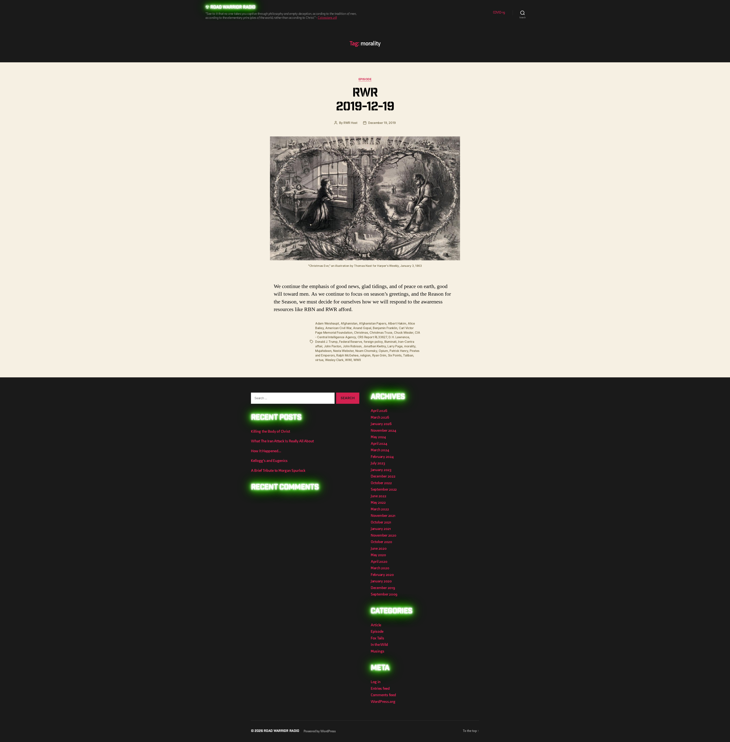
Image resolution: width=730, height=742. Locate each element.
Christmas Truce (381, 332)
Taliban (408, 355)
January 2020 (381, 581)
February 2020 (382, 574)
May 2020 (378, 555)
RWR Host (350, 123)
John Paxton (332, 346)
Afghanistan (349, 323)
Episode (365, 79)
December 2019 (383, 587)
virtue (319, 360)
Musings (377, 651)
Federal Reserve (350, 342)
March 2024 (380, 450)
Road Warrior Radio (232, 7)
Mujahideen (323, 351)
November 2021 (383, 515)
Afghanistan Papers (372, 323)
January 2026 (381, 423)
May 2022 (378, 502)
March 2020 (380, 568)
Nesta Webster (343, 351)
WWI (348, 360)
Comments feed (383, 695)
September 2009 (384, 594)
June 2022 (378, 496)
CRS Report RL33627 (372, 337)
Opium (383, 351)
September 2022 (384, 489)
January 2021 (381, 528)
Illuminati (390, 342)
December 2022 (383, 476)
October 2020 (381, 541)
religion (365, 355)
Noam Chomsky (366, 351)
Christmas (361, 332)
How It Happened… (266, 451)
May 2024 (378, 437)
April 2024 (379, 443)
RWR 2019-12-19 (365, 101)
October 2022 (381, 483)
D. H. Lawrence (399, 337)
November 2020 (383, 535)
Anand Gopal (362, 328)
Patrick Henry (399, 351)
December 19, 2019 (382, 123)
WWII (357, 360)
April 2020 (379, 561)
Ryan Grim (379, 355)
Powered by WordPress (320, 731)
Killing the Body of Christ (270, 431)
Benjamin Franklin (385, 328)
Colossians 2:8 (327, 18)
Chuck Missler (403, 332)
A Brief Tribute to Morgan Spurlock (278, 470)
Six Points (395, 355)
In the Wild (379, 644)
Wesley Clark (334, 360)
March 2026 (380, 417)
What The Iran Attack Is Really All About (282, 441)
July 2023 (378, 463)
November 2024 (383, 430)
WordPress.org (383, 701)
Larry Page (394, 346)
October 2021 (381, 522)
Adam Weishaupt (327, 323)
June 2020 (379, 548)
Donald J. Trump (326, 342)
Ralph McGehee (347, 355)
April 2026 (379, 410)
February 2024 (382, 456)
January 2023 (381, 469)
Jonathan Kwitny (374, 346)
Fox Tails (377, 638)
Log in (375, 681)
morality (409, 346)
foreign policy (373, 342)
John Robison (352, 346)
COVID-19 (499, 12)
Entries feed (380, 688)
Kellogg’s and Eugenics (269, 460)
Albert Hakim (397, 323)
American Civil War (338, 328)
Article (376, 625)
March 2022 (380, 509)
